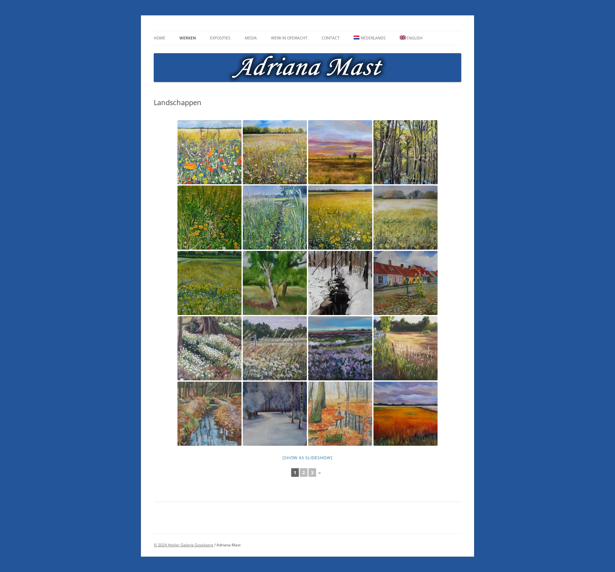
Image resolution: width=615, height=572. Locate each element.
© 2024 (161, 545)
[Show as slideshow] (307, 457)
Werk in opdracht (289, 38)
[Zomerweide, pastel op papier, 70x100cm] (209, 152)
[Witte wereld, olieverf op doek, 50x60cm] (275, 414)
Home (159, 38)
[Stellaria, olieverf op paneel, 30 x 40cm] (209, 348)
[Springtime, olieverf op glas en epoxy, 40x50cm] (405, 152)
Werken (187, 38)
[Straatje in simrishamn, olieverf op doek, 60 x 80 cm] (405, 283)
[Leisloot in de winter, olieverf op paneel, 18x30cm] (340, 283)
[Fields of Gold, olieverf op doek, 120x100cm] (340, 218)
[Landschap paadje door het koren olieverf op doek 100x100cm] (275, 218)
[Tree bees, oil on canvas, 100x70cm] (209, 218)
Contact (331, 38)
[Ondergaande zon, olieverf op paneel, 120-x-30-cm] (340, 152)
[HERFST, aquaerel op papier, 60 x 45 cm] (340, 414)
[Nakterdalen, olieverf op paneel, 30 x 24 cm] (405, 348)
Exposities (220, 38)
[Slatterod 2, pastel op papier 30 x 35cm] (275, 348)
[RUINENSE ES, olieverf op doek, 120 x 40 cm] (405, 414)
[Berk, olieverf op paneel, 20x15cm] (275, 283)
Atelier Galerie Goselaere (190, 545)
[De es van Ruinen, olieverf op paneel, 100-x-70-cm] (275, 152)
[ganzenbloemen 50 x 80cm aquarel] (405, 218)
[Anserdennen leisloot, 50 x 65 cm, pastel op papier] (209, 414)
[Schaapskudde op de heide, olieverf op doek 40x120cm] (340, 348)
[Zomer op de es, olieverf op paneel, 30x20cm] (209, 283)
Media (251, 38)
